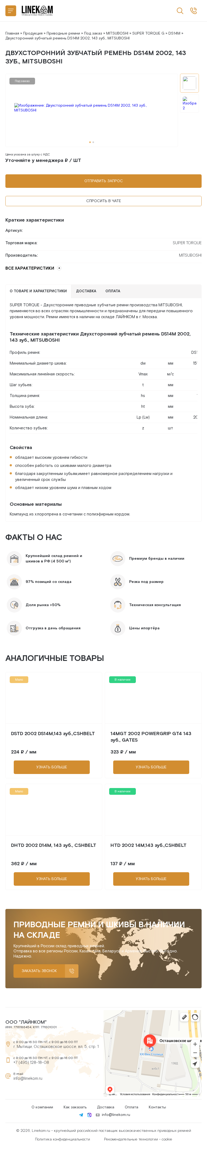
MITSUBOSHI (117, 33)
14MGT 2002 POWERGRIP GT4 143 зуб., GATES (151, 737)
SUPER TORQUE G (148, 33)
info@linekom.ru (27, 1078)
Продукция (33, 33)
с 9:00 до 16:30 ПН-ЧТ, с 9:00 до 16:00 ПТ (193, 10)
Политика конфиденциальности (62, 1139)
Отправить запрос (103, 181)
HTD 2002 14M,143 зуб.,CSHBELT (149, 845)
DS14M (174, 33)
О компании (42, 1107)
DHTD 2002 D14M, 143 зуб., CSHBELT (53, 845)
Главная (12, 33)
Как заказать (75, 1107)
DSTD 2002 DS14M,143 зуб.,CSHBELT (53, 734)
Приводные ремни (63, 33)
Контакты (157, 1107)
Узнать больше (51, 767)
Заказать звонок (39, 971)
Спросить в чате (103, 201)
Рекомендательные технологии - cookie (138, 1139)
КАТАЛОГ (10, 10)
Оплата (131, 1107)
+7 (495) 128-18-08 (31, 1062)
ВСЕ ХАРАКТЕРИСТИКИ (29, 268)
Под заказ (93, 33)
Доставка (105, 1107)
